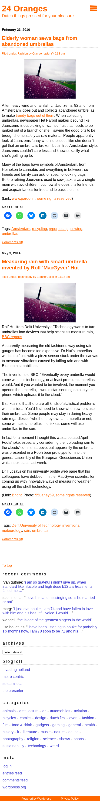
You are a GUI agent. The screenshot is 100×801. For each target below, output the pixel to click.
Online (73, 732)
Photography (13, 739)
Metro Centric (13, 677)
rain (27, 531)
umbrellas (10, 234)
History (8, 732)
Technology (25, 276)
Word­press (44, 798)
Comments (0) (12, 242)
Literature (30, 732)
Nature (59, 732)
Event (73, 718)
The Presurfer (13, 691)
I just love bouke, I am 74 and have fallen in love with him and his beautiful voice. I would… (48, 611)
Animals (9, 711)
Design (40, 718)
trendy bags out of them (35, 115)
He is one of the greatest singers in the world (55, 620)
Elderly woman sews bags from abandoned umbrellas (39, 41)
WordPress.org (14, 787)
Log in (7, 766)
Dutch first (58, 718)
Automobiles (60, 711)
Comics (25, 718)
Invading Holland (16, 670)
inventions (70, 525)
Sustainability (13, 746)
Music (45, 732)
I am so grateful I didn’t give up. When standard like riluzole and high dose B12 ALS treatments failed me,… (47, 586)
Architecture (29, 711)
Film (5, 725)
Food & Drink (22, 725)
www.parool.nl (23, 198)
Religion (33, 739)
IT (18, 732)
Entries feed (12, 773)
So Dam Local (13, 684)
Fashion (23, 53)
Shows (64, 739)
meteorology (12, 531)
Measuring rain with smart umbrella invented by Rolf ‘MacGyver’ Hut (44, 265)
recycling (39, 229)
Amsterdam (20, 229)
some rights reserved (54, 198)
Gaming (58, 725)
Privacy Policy (70, 798)
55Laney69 (44, 495)
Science (49, 739)
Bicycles (9, 718)
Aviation (80, 711)
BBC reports (12, 337)
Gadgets (42, 725)
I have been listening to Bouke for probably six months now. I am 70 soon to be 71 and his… (50, 629)
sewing (76, 229)
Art (44, 711)
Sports (79, 739)
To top (7, 565)
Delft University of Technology (36, 525)
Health (90, 725)
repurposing (59, 229)
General (74, 725)
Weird (54, 746)
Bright (17, 495)
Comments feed (15, 780)
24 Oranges (24, 8)
